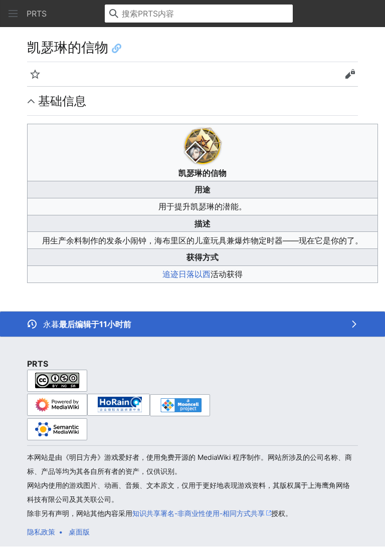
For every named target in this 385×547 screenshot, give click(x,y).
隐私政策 (41, 531)
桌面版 (79, 531)
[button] (13, 14)
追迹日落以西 (186, 274)
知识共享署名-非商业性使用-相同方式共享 (198, 513)
